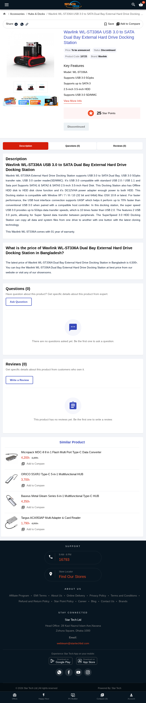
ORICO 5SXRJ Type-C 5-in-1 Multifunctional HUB (52, 474)
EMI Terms (40, 595)
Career (82, 601)
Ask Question (19, 301)
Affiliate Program (19, 595)
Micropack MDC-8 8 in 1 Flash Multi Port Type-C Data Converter (61, 452)
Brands (123, 601)
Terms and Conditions (124, 595)
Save (109, 24)
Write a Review (19, 380)
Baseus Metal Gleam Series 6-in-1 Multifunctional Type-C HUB (60, 496)
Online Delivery (76, 595)
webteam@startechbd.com (73, 643)
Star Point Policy (64, 601)
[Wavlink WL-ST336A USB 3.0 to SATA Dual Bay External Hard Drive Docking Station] (30, 55)
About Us (56, 595)
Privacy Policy (98, 595)
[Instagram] (88, 672)
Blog (93, 601)
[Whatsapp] (59, 672)
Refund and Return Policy (34, 601)
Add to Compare (128, 24)
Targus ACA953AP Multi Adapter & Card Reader (51, 517)
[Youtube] (78, 672)
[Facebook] (69, 672)
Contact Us (107, 601)
